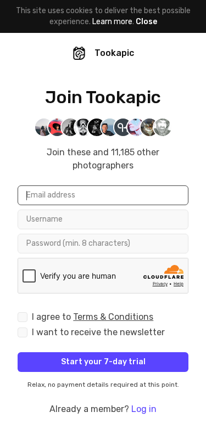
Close (146, 21)
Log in (144, 409)
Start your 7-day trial (103, 361)
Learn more (112, 21)
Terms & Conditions (113, 317)
